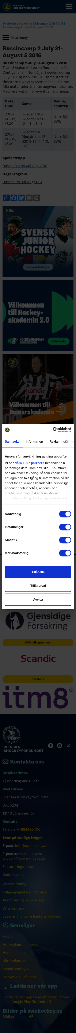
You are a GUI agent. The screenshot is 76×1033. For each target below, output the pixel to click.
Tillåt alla (38, 572)
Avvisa (38, 599)
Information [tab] (34, 441)
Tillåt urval (38, 585)
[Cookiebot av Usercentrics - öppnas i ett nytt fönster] (53, 430)
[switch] (65, 527)
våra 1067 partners (29, 463)
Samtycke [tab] (12, 441)
